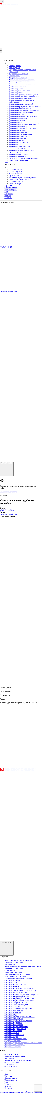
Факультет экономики (17, 156)
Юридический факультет (18, 160)
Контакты (8, 198)
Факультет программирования (20, 134)
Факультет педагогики (17, 130)
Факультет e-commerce (17, 86)
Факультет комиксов (17, 114)
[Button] (1, 49)
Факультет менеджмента (18, 126)
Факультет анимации (17, 88)
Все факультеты (15, 66)
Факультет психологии (17, 138)
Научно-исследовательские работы (22, 178)
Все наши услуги (15, 184)
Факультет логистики (17, 120)
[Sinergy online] (10, 5)
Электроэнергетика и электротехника (23, 158)
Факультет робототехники (19, 142)
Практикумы (14, 176)
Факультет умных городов (19, 154)
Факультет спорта (15, 144)
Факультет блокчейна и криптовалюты (24, 94)
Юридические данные (33, 1092)
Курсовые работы (15, 173)
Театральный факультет (18, 78)
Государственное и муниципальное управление (22, 966)
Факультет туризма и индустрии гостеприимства (23, 1043)
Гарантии (8, 186)
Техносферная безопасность (19, 82)
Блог (6, 192)
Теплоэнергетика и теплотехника (21, 80)
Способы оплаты (10, 188)
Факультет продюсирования (19, 136)
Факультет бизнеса (16, 92)
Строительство (14, 76)
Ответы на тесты (15, 169)
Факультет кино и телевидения (21, 112)
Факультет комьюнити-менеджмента (23, 116)
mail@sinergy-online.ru (8, 291)
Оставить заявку (6, 463)
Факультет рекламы (16, 140)
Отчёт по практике (16, 171)
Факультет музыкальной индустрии (22, 128)
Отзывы (7, 196)
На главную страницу (8, 492)
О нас (6, 162)
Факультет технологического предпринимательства (20, 147)
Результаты (8, 194)
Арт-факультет (14, 68)
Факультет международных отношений (24, 124)
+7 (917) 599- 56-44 (7, 247)
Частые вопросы (10, 190)
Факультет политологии (18, 132)
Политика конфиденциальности (12, 1092)
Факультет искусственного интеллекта (24, 110)
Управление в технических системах (23, 84)
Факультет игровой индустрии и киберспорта (21, 994)
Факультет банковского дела (19, 90)
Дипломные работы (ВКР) (19, 180)
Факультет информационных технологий (25, 106)
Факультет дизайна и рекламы (20, 98)
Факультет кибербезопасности (20, 108)
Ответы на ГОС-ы (16, 182)
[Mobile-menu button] (2, 1)
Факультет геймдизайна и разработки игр (25, 96)
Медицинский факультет (18, 74)
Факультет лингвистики (18, 118)
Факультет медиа (15, 122)
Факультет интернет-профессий (21, 104)
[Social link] (21, 47)
